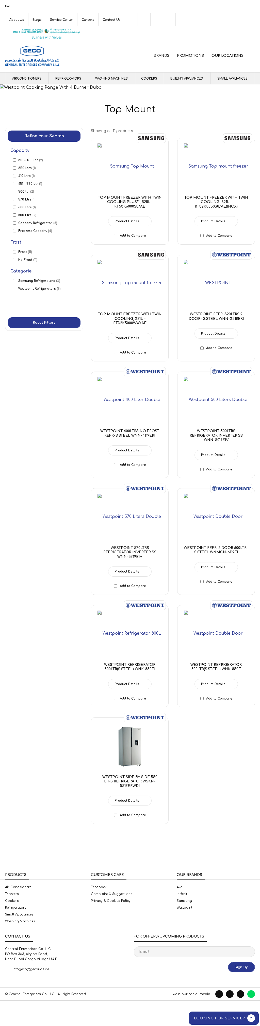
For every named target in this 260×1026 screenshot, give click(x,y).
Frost (25, 252)
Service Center (61, 20)
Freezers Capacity (35, 231)
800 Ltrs (27, 215)
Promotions (190, 56)
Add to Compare (133, 235)
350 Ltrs (27, 168)
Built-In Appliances (186, 78)
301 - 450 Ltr (30, 160)
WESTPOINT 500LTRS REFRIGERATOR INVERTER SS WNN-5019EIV (216, 435)
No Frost (27, 260)
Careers (88, 20)
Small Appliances (232, 78)
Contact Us (112, 20)
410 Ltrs (26, 176)
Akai (180, 887)
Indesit (182, 894)
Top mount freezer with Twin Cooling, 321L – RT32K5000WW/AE (130, 318)
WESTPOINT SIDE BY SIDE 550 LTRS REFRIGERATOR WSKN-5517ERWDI (129, 781)
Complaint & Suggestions (111, 894)
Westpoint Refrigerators (39, 288)
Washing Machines (111, 78)
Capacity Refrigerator (37, 223)
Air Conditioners (18, 887)
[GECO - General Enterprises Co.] (32, 56)
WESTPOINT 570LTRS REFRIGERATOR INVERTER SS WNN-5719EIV (129, 552)
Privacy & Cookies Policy (111, 901)
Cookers (149, 78)
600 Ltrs (27, 207)
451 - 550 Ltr (30, 184)
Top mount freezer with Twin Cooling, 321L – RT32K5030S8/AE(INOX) (216, 202)
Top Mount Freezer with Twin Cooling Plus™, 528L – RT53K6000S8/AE (130, 202)
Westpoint (184, 907)
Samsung (184, 901)
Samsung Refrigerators (39, 281)
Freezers (12, 894)
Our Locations (227, 56)
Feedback (99, 887)
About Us (16, 20)
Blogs (37, 20)
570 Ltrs (27, 199)
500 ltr (26, 191)
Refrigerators (68, 78)
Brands (161, 56)
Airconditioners (26, 78)
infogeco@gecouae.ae (31, 969)
